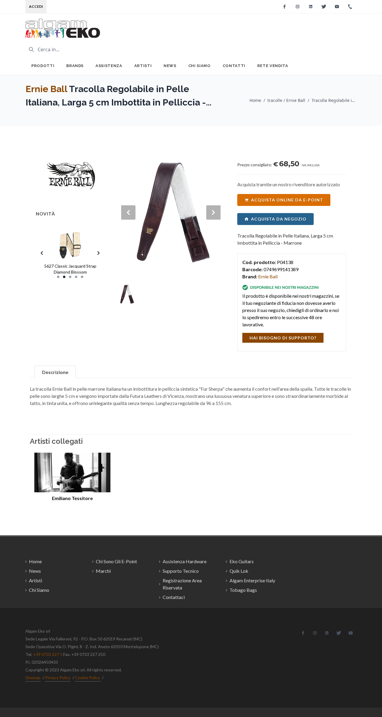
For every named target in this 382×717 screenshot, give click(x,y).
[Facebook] (284, 6)
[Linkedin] (310, 6)
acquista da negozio (278, 218)
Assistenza (109, 65)
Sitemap (33, 677)
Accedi (36, 6)
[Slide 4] (76, 277)
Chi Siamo (199, 65)
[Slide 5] (82, 277)
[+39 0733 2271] (350, 6)
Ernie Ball (46, 89)
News (170, 65)
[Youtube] (337, 6)
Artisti (143, 65)
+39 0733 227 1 (47, 654)
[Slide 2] (64, 277)
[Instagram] (297, 6)
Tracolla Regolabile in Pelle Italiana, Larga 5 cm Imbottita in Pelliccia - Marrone (334, 100)
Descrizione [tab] (55, 372)
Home (255, 100)
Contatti (234, 65)
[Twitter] (323, 6)
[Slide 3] (70, 277)
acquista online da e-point (287, 199)
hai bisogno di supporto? (282, 337)
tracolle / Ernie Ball (286, 100)
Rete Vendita (272, 65)
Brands (75, 65)
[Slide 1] (58, 277)
